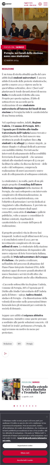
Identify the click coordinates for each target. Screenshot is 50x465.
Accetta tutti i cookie (25, 460)
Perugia (30, 344)
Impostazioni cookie (25, 445)
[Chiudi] (47, 417)
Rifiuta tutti (25, 453)
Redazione (8, 68)
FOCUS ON (9, 47)
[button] (14, 405)
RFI (19, 344)
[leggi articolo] (11, 388)
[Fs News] (8, 4)
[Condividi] (13, 354)
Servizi (20, 47)
